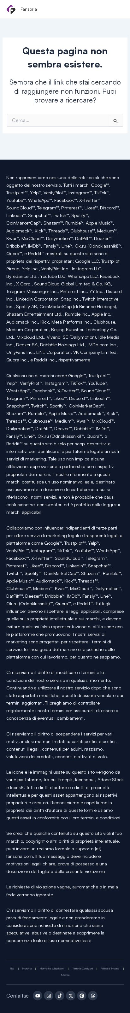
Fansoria (29, 9)
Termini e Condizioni (82, 968)
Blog (12, 968)
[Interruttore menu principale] (117, 10)
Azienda (65, 974)
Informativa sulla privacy (52, 968)
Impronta (27, 968)
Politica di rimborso (110, 968)
